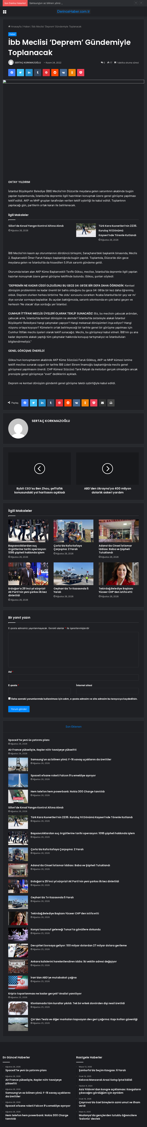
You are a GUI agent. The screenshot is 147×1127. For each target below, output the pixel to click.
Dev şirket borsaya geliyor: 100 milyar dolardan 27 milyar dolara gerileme (79, 945)
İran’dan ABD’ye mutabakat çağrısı (54, 977)
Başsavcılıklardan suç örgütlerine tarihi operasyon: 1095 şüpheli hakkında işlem (27, 549)
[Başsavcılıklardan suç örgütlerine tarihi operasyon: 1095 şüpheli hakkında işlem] (28, 531)
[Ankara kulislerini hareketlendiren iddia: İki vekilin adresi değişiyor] (18, 966)
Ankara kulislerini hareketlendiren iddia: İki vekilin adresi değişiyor (74, 961)
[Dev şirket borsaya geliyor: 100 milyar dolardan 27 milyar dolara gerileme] (18, 950)
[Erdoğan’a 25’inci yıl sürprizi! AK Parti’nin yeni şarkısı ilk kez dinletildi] (28, 573)
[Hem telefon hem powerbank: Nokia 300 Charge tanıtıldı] (18, 796)
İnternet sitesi (84, 685)
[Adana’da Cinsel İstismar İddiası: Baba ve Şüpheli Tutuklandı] (119, 531)
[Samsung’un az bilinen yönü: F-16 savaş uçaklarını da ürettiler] (18, 764)
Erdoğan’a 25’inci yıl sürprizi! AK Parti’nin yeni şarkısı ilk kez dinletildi (27, 592)
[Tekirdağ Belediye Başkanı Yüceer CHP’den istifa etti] (119, 573)
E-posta (13, 685)
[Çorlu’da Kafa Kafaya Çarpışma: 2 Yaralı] (74, 531)
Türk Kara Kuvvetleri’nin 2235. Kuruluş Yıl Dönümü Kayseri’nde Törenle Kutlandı (118, 230)
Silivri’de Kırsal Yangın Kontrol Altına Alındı (36, 226)
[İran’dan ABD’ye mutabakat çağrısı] (18, 982)
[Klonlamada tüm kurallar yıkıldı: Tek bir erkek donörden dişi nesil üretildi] (18, 1008)
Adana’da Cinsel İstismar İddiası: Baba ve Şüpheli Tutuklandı (115, 549)
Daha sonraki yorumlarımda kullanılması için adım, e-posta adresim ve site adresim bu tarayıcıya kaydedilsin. (74, 698)
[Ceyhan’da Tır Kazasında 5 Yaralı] (74, 573)
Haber (26, 26)
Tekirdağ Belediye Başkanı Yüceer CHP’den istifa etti (116, 590)
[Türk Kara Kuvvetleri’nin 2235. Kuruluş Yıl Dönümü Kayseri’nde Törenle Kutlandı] (86, 230)
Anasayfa (15, 26)
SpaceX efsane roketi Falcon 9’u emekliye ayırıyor (63, 775)
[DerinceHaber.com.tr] (73, 11)
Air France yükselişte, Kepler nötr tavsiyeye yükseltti (42, 750)
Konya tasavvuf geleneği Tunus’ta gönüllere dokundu (66, 929)
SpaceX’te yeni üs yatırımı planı (28, 740)
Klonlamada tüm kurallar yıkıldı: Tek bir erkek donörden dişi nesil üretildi (78, 1003)
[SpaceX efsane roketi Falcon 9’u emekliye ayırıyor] (18, 780)
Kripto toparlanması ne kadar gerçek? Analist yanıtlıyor (45, 993)
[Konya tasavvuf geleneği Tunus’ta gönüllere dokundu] (18, 934)
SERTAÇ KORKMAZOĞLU (28, 62)
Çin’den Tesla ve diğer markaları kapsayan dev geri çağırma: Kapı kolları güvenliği (84, 1019)
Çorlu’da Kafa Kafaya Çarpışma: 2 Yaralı (68, 547)
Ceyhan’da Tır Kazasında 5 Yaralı (71, 590)
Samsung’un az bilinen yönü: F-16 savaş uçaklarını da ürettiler (63, 3)
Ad (10, 671)
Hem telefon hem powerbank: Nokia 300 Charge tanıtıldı (68, 791)
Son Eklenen (74, 726)
